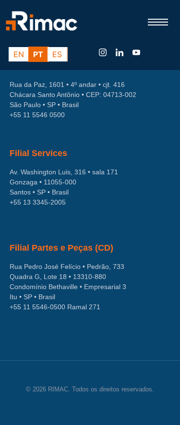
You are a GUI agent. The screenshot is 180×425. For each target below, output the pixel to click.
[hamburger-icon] (159, 22)
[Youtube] (136, 53)
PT (38, 54)
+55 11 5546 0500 (37, 115)
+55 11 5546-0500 (37, 307)
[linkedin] (119, 53)
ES (57, 54)
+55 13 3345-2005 (38, 202)
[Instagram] (103, 53)
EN (18, 54)
